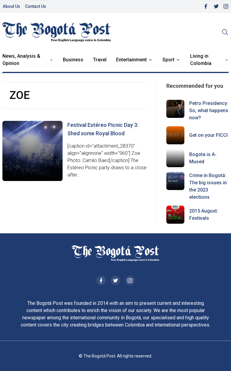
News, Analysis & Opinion (21, 59)
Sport (168, 60)
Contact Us (35, 6)
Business (73, 60)
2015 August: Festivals (203, 214)
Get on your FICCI (208, 135)
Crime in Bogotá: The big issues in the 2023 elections (208, 186)
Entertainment (131, 60)
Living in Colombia (200, 59)
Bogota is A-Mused (203, 158)
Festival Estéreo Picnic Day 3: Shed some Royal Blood (102, 129)
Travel (99, 60)
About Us (11, 6)
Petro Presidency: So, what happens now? (208, 110)
